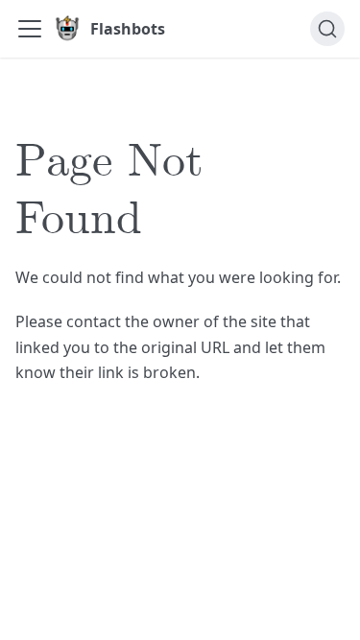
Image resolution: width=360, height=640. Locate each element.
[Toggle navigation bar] (29, 28)
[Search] (327, 29)
